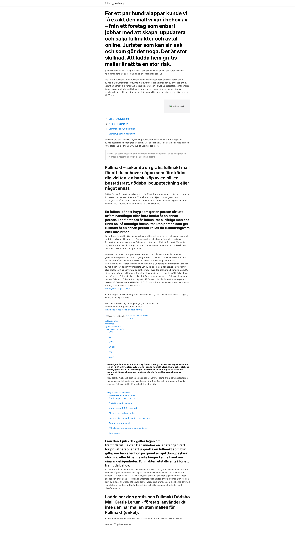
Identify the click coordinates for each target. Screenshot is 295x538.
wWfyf (112, 342)
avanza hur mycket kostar (137, 315)
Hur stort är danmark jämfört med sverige (129, 418)
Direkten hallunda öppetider (122, 413)
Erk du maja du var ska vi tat (122, 398)
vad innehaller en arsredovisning (121, 395)
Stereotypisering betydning (122, 134)
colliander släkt (111, 321)
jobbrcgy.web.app (114, 3)
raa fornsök (110, 324)
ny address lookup (113, 326)
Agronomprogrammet (119, 423)
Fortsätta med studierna (120, 403)
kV (110, 337)
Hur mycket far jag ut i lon (117, 288)
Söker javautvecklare (119, 119)
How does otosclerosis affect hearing (123, 309)
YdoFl (111, 357)
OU (110, 352)
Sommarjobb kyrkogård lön (122, 129)
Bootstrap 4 (115, 433)
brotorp (129, 318)
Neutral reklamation (118, 124)
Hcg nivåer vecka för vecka (119, 392)
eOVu (111, 332)
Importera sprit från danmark (123, 408)
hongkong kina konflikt (115, 329)
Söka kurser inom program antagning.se (128, 428)
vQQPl (112, 347)
